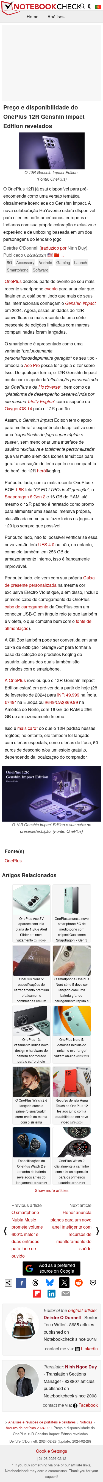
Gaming (63, 262)
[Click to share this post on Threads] (35, 1283)
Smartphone (18, 270)
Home (32, 16)
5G (9, 262)
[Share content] (8, 1283)
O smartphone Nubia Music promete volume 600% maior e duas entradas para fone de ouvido (27, 1234)
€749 (10, 702)
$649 (50, 702)
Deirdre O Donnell (62, 1317)
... (96, 16)
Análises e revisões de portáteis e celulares (42, 1422)
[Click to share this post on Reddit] (78, 1282)
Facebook (87, 1405)
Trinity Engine (40, 401)
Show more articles (51, 1190)
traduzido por (53, 248)
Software (40, 270)
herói (42, 470)
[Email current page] (66, 1294)
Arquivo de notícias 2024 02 (27, 1427)
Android (45, 262)
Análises (56, 16)
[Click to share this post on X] (64, 1282)
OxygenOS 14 (18, 408)
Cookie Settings (51, 1451)
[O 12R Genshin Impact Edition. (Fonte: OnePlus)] (52, 150)
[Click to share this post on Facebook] (21, 1283)
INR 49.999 (68, 695)
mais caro (26, 728)
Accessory (25, 262)
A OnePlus (15, 680)
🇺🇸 (50, 255)
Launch (80, 262)
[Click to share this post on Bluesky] (49, 1283)
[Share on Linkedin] (51, 1293)
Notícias (86, 1422)
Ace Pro (32, 365)
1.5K (19, 489)
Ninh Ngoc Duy (81, 1366)
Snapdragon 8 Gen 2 (25, 496)
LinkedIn (89, 1348)
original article (82, 1310)
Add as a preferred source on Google (57, 1268)
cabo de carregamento (26, 606)
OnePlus (13, 281)
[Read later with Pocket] (93, 1282)
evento (51, 288)
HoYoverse (49, 387)
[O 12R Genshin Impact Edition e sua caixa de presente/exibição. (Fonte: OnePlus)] (51, 794)
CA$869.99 (67, 702)
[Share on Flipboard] (37, 1293)
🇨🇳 (56, 255)
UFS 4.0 (46, 544)
